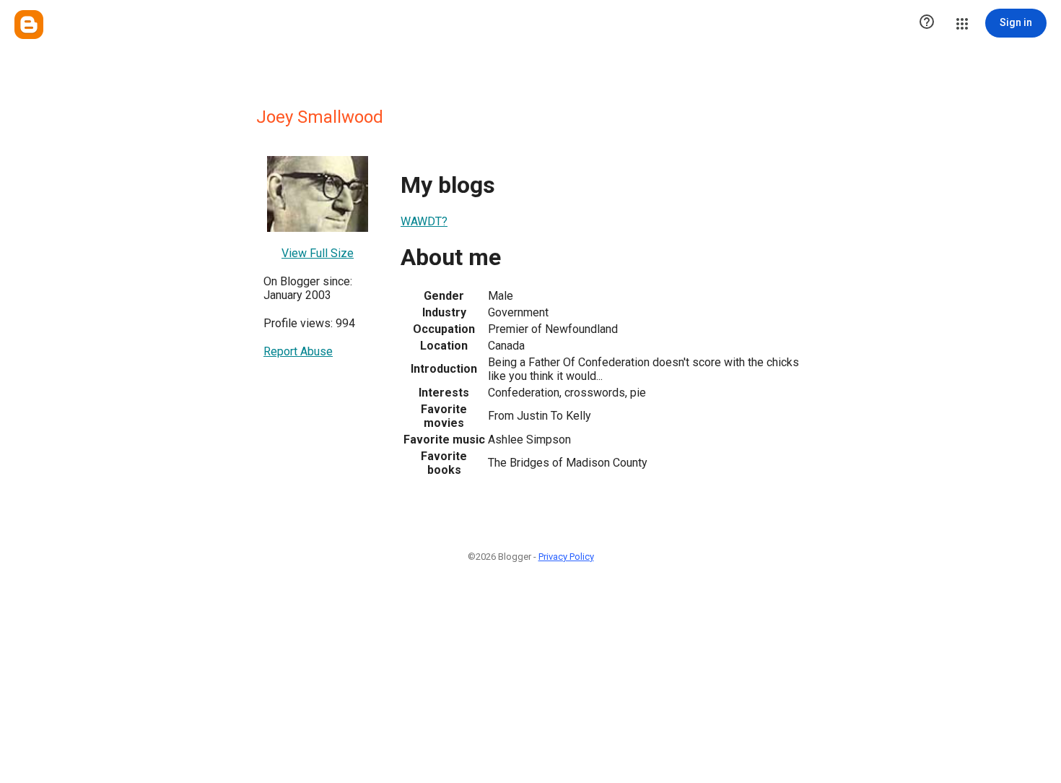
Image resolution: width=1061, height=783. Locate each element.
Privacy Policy (566, 556)
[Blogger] (28, 24)
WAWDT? (424, 221)
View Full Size (317, 253)
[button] (926, 23)
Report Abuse (298, 351)
